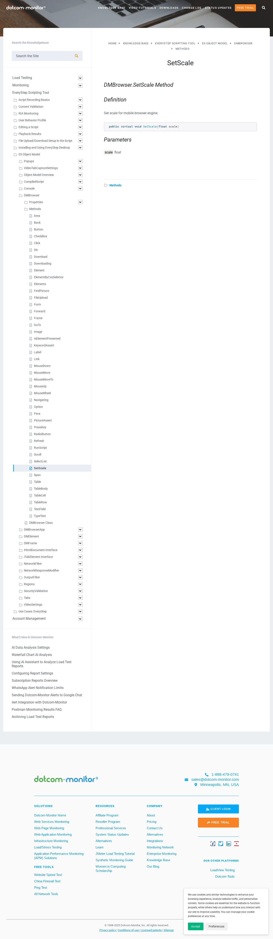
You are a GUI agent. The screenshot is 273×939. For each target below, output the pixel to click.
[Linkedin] (228, 843)
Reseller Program (108, 821)
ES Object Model (29, 154)
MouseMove (42, 372)
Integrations (155, 841)
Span (37, 475)
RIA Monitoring (28, 113)
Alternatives (104, 841)
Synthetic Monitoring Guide (114, 860)
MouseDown (42, 365)
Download (40, 256)
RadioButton (42, 434)
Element (39, 270)
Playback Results (30, 134)
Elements (40, 284)
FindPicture (41, 290)
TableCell (40, 495)
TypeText (40, 516)
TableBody (41, 488)
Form (37, 304)
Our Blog (153, 866)
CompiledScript (34, 181)
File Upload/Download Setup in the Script (45, 140)
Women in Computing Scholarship (111, 868)
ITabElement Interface (38, 556)
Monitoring (20, 85)
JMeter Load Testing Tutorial (115, 853)
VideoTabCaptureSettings (41, 168)
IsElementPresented (47, 338)
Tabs (27, 597)
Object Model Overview (39, 175)
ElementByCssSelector (49, 277)
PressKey (40, 427)
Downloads (169, 7)
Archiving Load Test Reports (33, 717)
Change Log (192, 7)
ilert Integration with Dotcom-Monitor (39, 702)
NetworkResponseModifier (41, 570)
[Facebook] (213, 843)
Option (38, 406)
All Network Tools (46, 894)
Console (29, 188)
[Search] (76, 56)
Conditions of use (128, 930)
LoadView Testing (222, 870)
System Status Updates (112, 834)
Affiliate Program (107, 815)
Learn (99, 847)
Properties (36, 202)
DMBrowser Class (41, 522)
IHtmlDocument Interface (40, 550)
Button (38, 229)
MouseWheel (42, 393)
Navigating (41, 400)
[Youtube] (236, 843)
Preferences (216, 926)
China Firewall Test (47, 881)
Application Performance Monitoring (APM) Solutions (59, 856)
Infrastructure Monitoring (51, 841)
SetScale (40, 468)
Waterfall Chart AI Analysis (32, 655)
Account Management (29, 618)
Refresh (39, 441)
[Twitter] (220, 843)
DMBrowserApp (34, 529)
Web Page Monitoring (49, 828)
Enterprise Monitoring (161, 853)
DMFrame (30, 543)
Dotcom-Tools (224, 876)
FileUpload (41, 297)
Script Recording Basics (34, 99)
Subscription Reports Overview (35, 681)
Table (37, 481)
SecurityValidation (36, 591)
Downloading (42, 263)
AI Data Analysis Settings (31, 647)
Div (36, 250)
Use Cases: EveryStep (33, 611)
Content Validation (31, 106)
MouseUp (40, 386)
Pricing (151, 821)
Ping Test (40, 887)
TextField (40, 509)
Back (37, 222)
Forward (39, 311)
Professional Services (111, 828)
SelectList (40, 461)
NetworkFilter (33, 563)
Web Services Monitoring (51, 821)
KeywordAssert (44, 345)
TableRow (40, 502)
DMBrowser (31, 195)
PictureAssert (43, 420)
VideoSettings (33, 604)
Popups (29, 161)
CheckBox (40, 236)
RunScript (40, 447)
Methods (115, 185)
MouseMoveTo (43, 379)
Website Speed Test (48, 875)
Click (37, 243)
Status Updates (218, 7)
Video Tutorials (142, 7)
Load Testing (22, 78)
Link (36, 359)
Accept (195, 926)
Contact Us (155, 828)
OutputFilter (32, 577)
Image (38, 331)
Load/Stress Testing (48, 847)
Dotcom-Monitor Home (50, 815)
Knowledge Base (111, 7)
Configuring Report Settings (32, 673)
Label (37, 352)
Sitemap (169, 930)
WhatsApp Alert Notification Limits (38, 688)
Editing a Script (28, 127)
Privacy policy (107, 930)
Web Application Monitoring (53, 834)
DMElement (31, 536)
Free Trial (245, 7)
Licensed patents (151, 930)
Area (37, 215)
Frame (38, 318)
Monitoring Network (160, 847)
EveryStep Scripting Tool (30, 93)
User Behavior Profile (32, 120)
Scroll (37, 454)
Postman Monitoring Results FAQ (37, 710)
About (151, 815)
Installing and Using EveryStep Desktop (44, 147)
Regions (29, 584)
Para (37, 413)
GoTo (37, 325)
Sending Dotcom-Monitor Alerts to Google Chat (47, 695)
